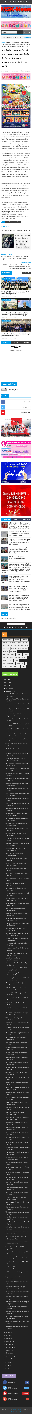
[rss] (18, 2)
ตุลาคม (8, 1332)
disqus (16, 342)
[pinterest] (11, 2)
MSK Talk (17, 666)
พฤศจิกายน (9, 691)
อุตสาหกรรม (20, 663)
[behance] (21, 2)
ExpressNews (17, 37)
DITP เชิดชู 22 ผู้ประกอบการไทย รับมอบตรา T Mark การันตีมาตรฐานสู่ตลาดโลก (16, 293)
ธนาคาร (13, 648)
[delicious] (26, 2)
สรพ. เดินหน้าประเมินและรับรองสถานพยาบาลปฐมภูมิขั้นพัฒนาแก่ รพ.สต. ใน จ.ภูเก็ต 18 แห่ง (15, 335)
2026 (6, 680)
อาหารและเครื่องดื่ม (8, 663)
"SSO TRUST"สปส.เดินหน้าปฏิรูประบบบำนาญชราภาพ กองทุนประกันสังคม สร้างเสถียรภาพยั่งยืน (20, 533)
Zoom (16, 519)
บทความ (5, 651)
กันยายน (8, 1335)
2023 (6, 1362)
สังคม (16, 660)
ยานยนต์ (19, 654)
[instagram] (23, 2)
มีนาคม (8, 1353)
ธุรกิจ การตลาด (22, 648)
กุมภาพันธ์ (9, 1356)
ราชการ (26, 654)
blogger (5, 342)
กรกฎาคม (8, 1341)
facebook (26, 342)
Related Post (6, 273)
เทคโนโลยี (6, 648)
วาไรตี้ (8, 42)
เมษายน (8, 1350)
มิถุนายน (8, 1344)
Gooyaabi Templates (16, 1412)
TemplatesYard (17, 1409)
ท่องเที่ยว (13, 645)
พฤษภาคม (9, 1347)
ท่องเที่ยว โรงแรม (23, 645)
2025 (6, 683)
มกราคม (8, 1359)
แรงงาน (17, 657)
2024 (6, 686)
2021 (6, 1368)
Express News (15, 42)
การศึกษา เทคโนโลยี (9, 642)
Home (3, 42)
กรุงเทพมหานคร (7, 639)
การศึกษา (24, 639)
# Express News (16, 222)
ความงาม (6, 645)
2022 (6, 1365)
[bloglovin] (13, 2)
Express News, (26, 71)
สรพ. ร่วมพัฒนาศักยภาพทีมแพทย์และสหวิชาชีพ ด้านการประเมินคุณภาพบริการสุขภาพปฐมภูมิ (14, 314)
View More (27, 273)
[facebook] (5, 2)
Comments (26, 519)
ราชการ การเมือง (8, 657)
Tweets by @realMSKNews (8, 618)
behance (26, 247)
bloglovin (19, 247)
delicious (22, 244)
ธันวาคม (8, 688)
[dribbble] (16, 2)
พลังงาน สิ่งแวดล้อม (8, 654)
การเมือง (17, 639)
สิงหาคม (8, 1338)
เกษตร (19, 642)
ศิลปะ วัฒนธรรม (7, 660)
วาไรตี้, (20, 71)
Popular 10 (6, 519)
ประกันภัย (13, 651)
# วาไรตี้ (8, 222)
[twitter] (8, 2)
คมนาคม (25, 642)
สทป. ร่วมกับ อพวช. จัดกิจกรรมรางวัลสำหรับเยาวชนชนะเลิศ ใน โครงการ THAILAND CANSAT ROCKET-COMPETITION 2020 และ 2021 (15, 580)
